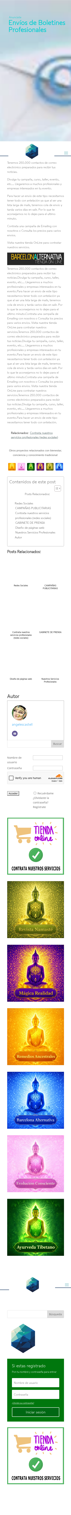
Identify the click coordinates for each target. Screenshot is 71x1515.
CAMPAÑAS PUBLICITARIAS (33, 508)
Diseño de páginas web (29, 527)
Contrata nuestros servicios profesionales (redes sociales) (33, 515)
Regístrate (39, 807)
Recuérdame (45, 793)
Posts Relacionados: (37, 494)
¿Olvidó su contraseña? (23, 1402)
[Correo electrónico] (15, 733)
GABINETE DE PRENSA (30, 522)
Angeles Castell (35, 1498)
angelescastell (22, 724)
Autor (18, 537)
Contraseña (14, 768)
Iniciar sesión (35, 1412)
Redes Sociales (24, 503)
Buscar (57, 744)
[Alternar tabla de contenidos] (55, 488)
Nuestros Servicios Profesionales (35, 532)
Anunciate (15, 17)
